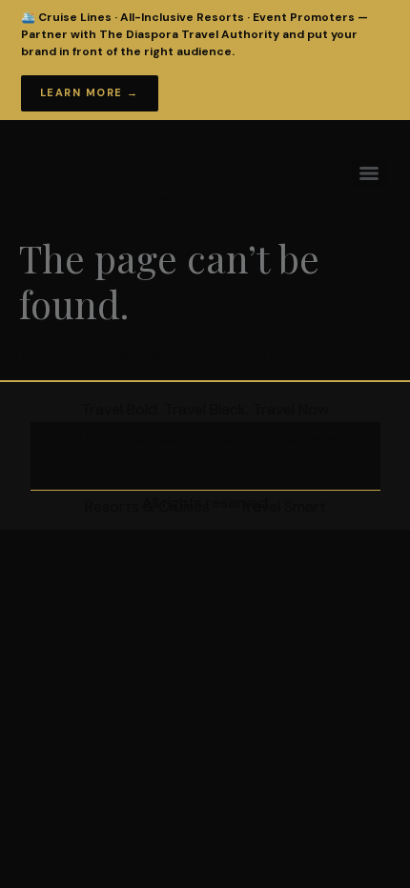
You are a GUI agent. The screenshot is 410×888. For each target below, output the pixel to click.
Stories (299, 472)
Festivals (307, 439)
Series (225, 472)
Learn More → (89, 92)
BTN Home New (126, 439)
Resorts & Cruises (147, 506)
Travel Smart (282, 506)
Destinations (131, 472)
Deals (149, 541)
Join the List (238, 541)
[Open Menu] (371, 32)
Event (228, 439)
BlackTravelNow (146, 158)
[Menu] (369, 173)
